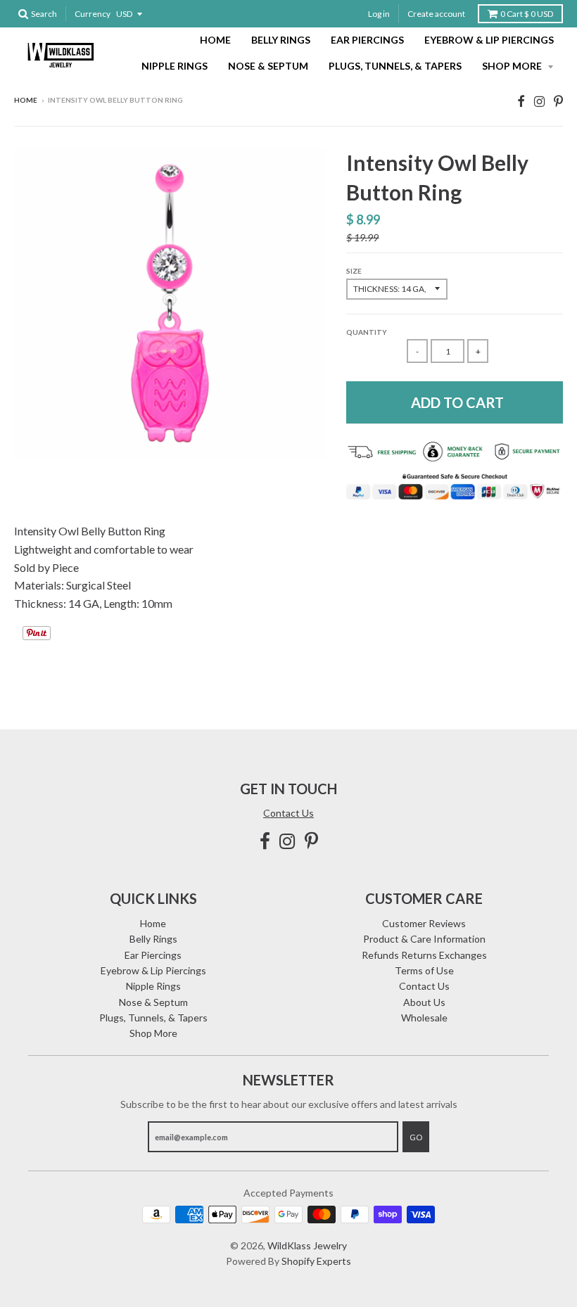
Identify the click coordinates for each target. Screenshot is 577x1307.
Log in (379, 13)
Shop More (513, 66)
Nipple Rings (174, 66)
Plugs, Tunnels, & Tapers (395, 66)
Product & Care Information (424, 939)
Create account (436, 13)
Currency (92, 13)
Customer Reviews (424, 923)
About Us (424, 1002)
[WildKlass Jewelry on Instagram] (539, 101)
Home (215, 40)
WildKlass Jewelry (307, 1245)
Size (354, 271)
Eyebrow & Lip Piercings (489, 40)
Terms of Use (424, 970)
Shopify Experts (316, 1261)
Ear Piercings (367, 40)
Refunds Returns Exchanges (424, 955)
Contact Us (288, 813)
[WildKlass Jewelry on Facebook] (521, 101)
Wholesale (424, 1018)
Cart (526, 13)
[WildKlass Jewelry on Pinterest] (558, 101)
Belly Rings (280, 40)
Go (416, 1137)
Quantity (366, 332)
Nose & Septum (268, 66)
